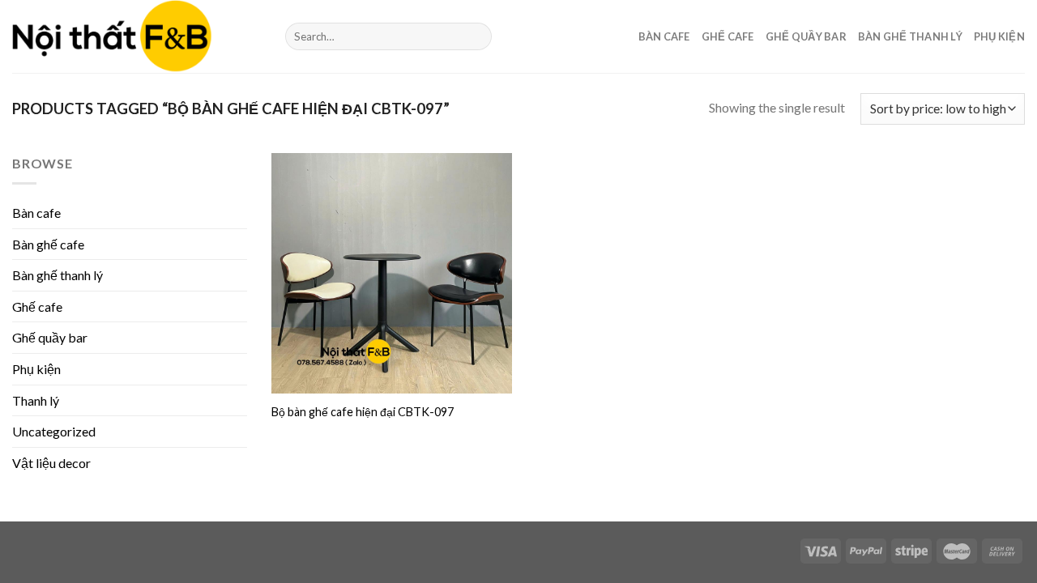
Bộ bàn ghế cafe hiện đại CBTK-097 (362, 412)
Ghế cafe (728, 36)
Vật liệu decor (51, 462)
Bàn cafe (664, 36)
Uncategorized (54, 431)
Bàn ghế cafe (48, 244)
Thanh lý (35, 400)
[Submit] (476, 36)
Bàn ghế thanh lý (910, 36)
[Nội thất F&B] (136, 36)
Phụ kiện (999, 36)
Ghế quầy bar (806, 36)
